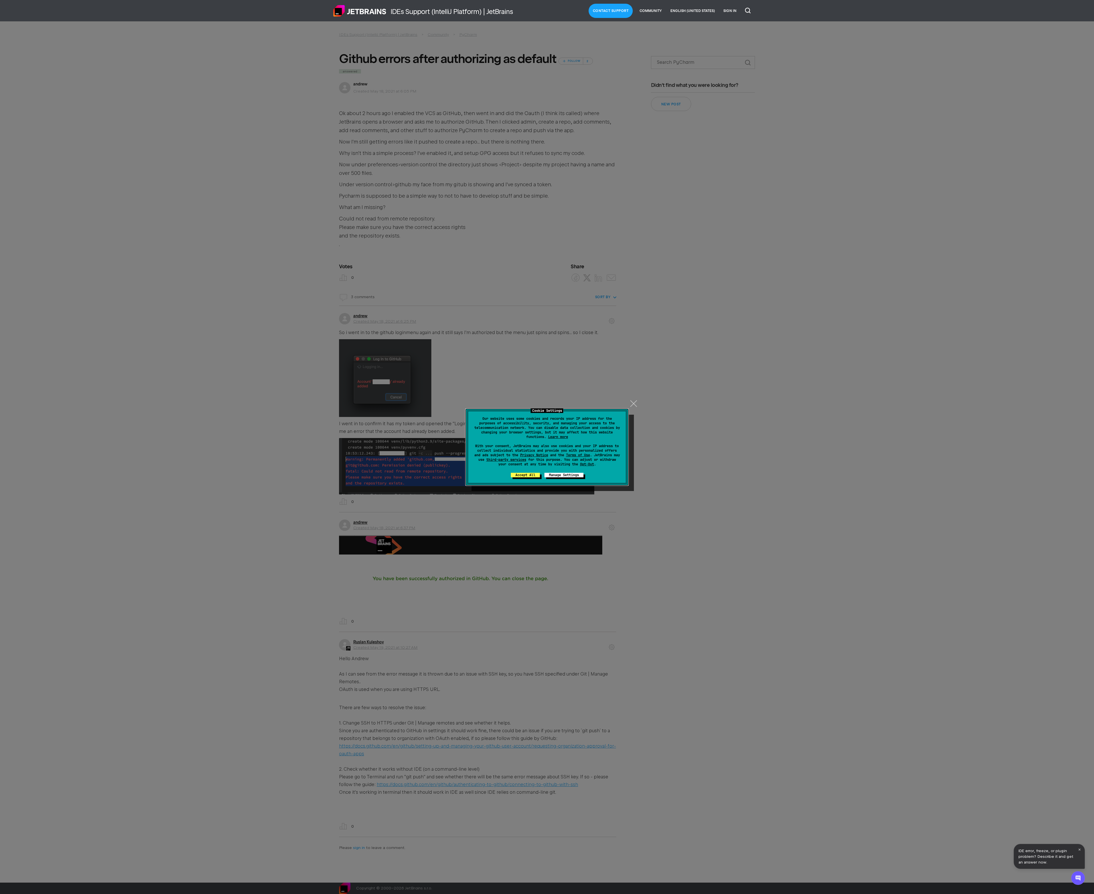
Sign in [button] (729, 11)
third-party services (506, 459)
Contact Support (611, 11)
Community (651, 11)
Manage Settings (564, 475)
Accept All (525, 475)
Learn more (558, 437)
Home (359, 11)
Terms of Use (578, 455)
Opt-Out (587, 464)
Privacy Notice (534, 455)
